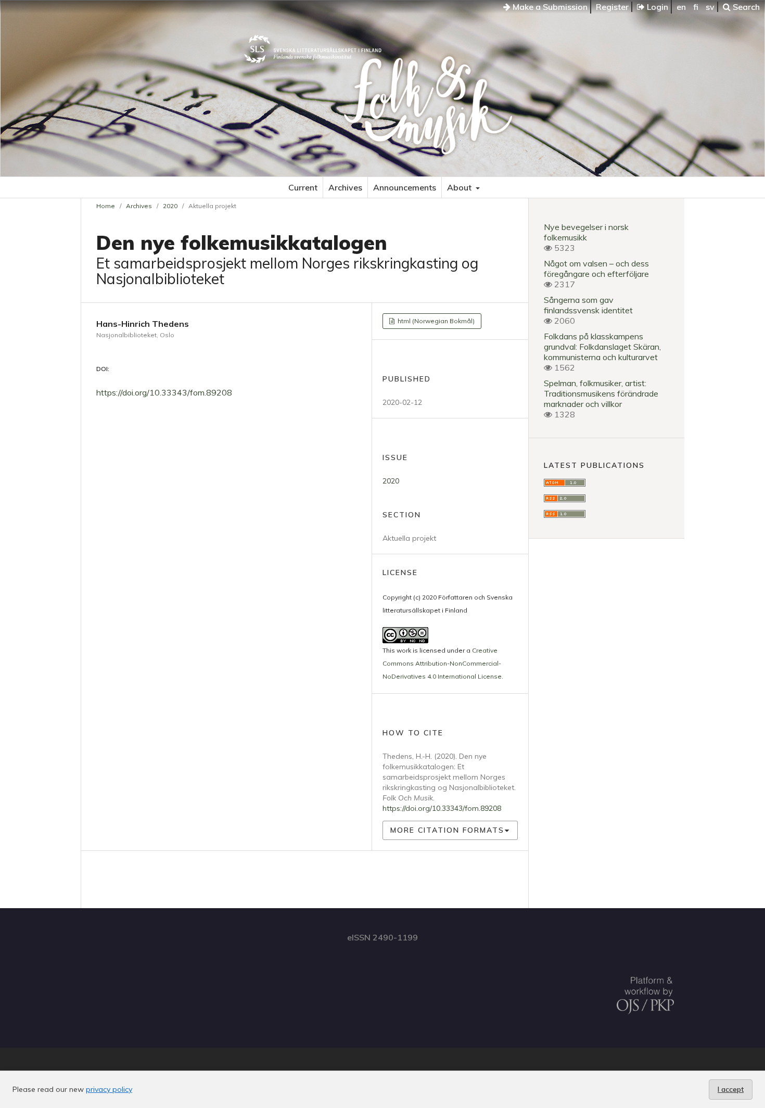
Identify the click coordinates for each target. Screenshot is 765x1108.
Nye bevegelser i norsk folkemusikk (586, 232)
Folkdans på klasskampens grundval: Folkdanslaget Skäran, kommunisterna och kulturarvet (602, 346)
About (460, 187)
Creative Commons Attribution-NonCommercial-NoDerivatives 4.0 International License (442, 663)
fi (695, 7)
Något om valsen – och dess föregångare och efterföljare (596, 268)
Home (105, 206)
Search (745, 7)
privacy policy (109, 1089)
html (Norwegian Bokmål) (435, 321)
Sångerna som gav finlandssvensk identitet (588, 305)
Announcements (404, 187)
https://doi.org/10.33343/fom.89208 (164, 392)
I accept (731, 1089)
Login (656, 7)
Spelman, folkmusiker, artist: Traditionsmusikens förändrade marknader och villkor (601, 393)
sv (710, 7)
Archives (345, 187)
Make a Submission (549, 7)
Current (302, 187)
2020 (170, 206)
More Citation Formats (447, 830)
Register (612, 7)
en (681, 7)
